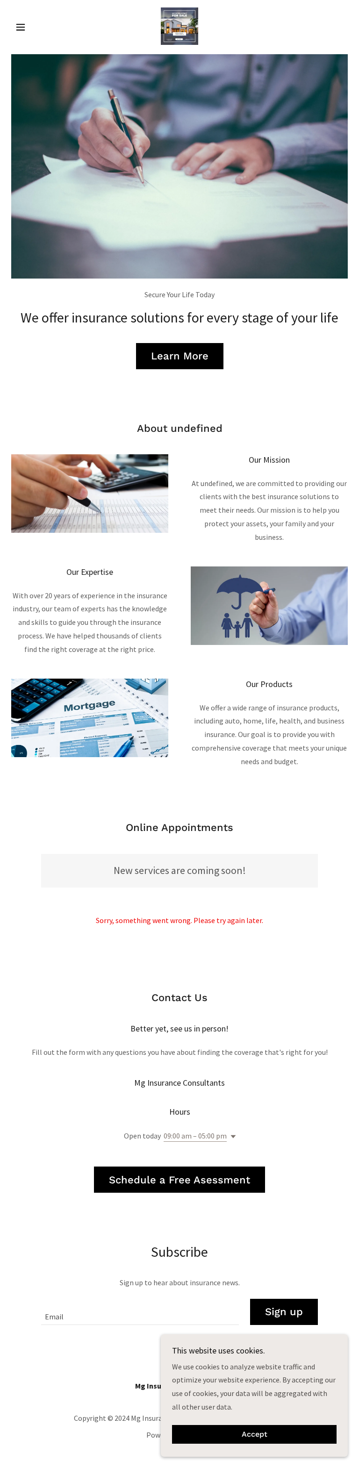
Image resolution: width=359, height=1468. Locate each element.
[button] (36, 27)
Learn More (179, 356)
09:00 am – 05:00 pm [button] (195, 1135)
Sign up (284, 1312)
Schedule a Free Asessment (179, 1180)
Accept (254, 1434)
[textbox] (140, 1312)
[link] (179, 26)
